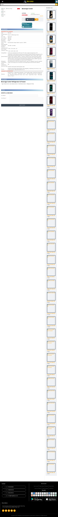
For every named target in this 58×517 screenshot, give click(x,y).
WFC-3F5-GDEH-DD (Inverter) (51, 362)
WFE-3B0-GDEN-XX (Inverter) (51, 350)
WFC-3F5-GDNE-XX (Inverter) (51, 19)
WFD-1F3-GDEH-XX (51, 154)
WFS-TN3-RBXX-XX (51, 240)
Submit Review (22, 105)
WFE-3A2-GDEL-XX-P (51, 68)
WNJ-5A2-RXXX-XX (51, 264)
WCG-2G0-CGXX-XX (51, 411)
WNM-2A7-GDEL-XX (51, 288)
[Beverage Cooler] (3, 9)
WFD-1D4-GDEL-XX (51, 178)
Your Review (3, 98)
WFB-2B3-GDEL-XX (51, 129)
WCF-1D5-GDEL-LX (51, 460)
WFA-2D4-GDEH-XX (51, 117)
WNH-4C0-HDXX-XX (51, 276)
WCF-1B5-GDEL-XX (51, 472)
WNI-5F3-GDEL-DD (51, 301)
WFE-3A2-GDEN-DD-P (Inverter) (51, 337)
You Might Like (49, 7)
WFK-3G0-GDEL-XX (51, 215)
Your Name (3, 95)
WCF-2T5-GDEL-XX (51, 448)
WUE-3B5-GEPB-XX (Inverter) (51, 374)
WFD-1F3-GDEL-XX (51, 166)
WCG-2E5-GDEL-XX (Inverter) (51, 435)
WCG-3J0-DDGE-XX (51, 423)
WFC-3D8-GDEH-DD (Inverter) (51, 31)
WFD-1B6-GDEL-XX (51, 191)
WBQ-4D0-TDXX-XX (51, 399)
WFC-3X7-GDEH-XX (51, 80)
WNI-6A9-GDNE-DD (51, 313)
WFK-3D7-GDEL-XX (51, 44)
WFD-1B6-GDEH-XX (51, 203)
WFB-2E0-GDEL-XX (51, 105)
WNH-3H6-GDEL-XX (51, 252)
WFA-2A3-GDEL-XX (51, 142)
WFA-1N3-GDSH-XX (51, 227)
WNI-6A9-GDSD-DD (51, 325)
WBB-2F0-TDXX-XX (51, 386)
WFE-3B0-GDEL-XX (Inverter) (51, 56)
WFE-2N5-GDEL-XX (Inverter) (51, 93)
